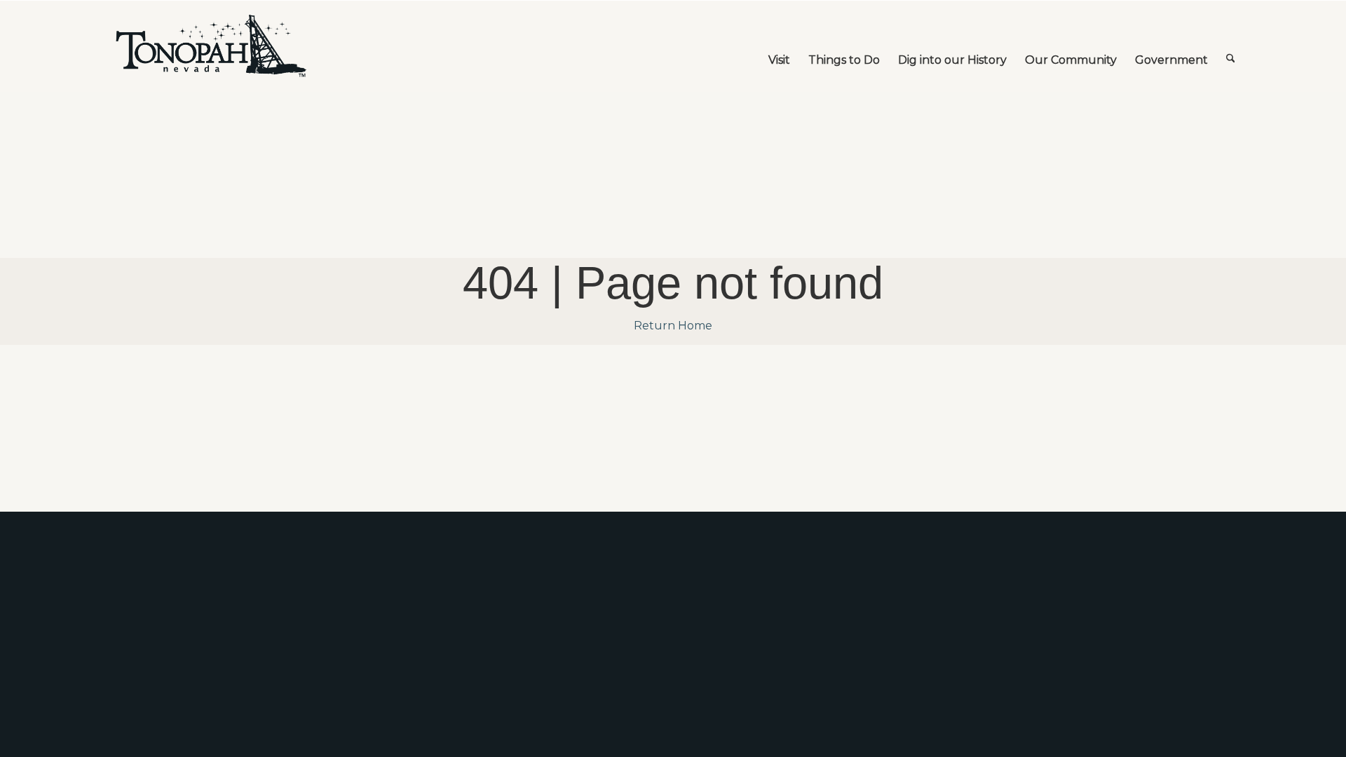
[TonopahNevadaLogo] (210, 46)
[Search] (1230, 46)
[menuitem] (779, 46)
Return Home (673, 325)
